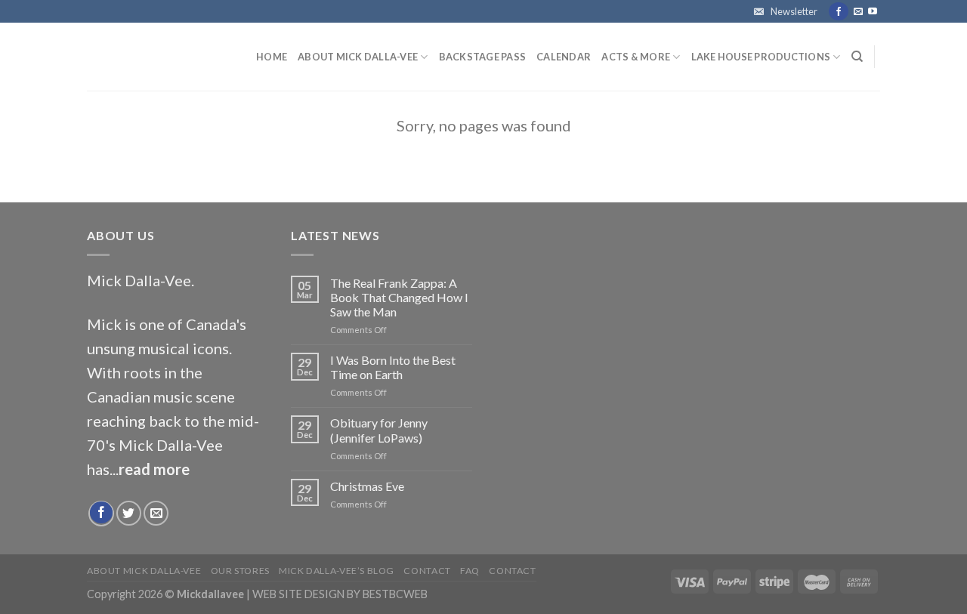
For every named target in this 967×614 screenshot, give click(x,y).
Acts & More (635, 57)
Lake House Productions (761, 57)
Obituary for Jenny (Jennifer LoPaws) (379, 429)
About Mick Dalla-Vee (358, 57)
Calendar (563, 57)
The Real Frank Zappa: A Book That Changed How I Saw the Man (399, 297)
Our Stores (240, 570)
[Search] (857, 56)
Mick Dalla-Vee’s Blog (336, 570)
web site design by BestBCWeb (340, 594)
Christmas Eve (367, 486)
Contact (426, 570)
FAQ (470, 570)
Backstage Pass (483, 57)
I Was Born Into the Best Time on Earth (393, 367)
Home (271, 57)
